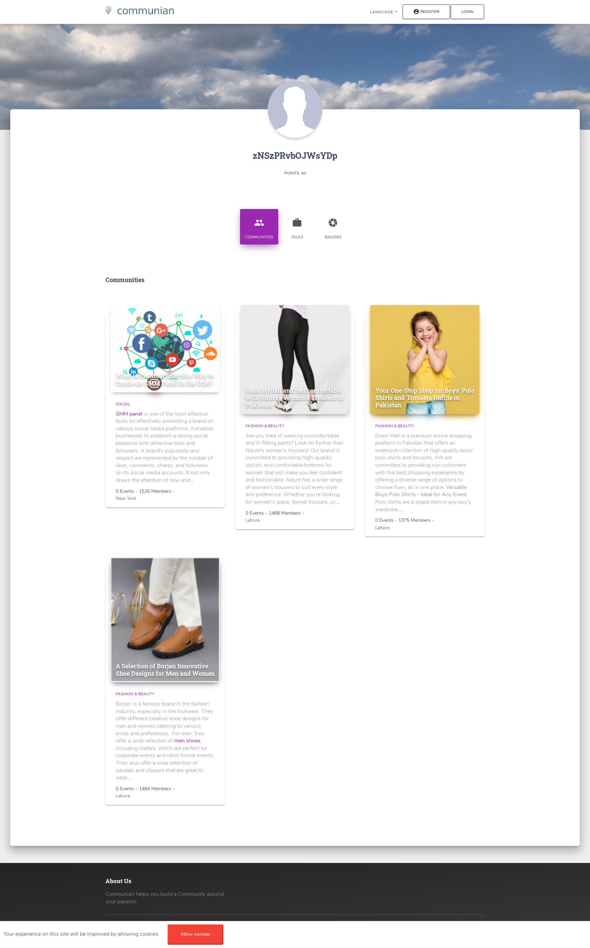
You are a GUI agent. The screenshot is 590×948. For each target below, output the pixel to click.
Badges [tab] (333, 229)
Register (426, 12)
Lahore (252, 520)
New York (126, 498)
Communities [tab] (259, 229)
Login (467, 11)
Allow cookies (195, 934)
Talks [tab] (297, 229)
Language (382, 12)
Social (123, 404)
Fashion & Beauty (264, 426)
